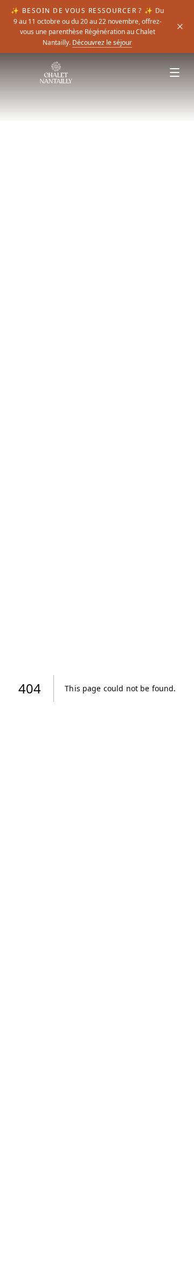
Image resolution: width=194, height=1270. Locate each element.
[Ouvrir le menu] (174, 72)
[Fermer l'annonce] (180, 26)
